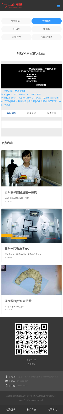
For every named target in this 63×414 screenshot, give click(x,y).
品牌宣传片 (46, 37)
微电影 (46, 29)
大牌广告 (16, 37)
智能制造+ (16, 21)
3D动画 (16, 29)
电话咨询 (52, 409)
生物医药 (46, 21)
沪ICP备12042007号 (35, 400)
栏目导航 (31, 409)
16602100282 (22, 386)
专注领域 (10, 409)
